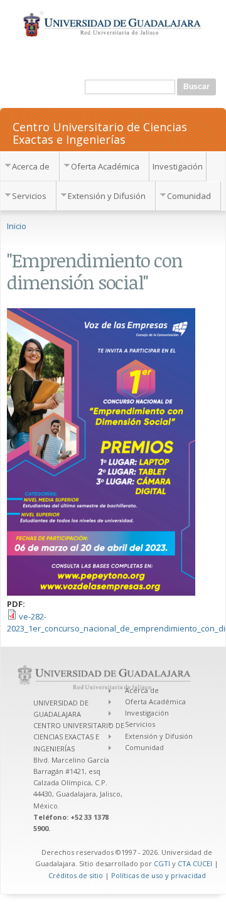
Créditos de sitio (75, 875)
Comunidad (189, 195)
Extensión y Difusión (107, 195)
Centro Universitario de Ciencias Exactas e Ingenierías (100, 132)
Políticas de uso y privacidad (158, 875)
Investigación (178, 166)
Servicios (29, 195)
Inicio (16, 226)
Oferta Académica (105, 166)
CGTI (162, 863)
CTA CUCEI (195, 863)
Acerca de (31, 166)
